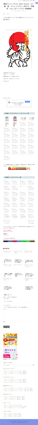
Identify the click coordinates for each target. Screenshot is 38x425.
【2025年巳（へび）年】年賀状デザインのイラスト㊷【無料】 (12, 382)
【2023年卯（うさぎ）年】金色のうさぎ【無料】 (29, 261)
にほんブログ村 (6, 235)
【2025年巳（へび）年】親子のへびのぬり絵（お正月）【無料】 (13, 406)
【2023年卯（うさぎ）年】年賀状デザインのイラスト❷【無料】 (29, 288)
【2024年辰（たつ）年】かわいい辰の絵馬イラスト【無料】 (8, 288)
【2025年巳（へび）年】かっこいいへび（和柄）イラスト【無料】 (29, 274)
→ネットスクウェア (22, 165)
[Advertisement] (20, 23)
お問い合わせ (28, 0)
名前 (4, 321)
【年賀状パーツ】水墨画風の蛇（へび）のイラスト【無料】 (12, 407)
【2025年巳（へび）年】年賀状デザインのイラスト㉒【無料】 (12, 373)
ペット (9, 13)
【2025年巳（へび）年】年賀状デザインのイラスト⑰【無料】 (12, 380)
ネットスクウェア (12, 346)
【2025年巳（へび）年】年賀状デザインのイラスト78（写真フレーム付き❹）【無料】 (16, 389)
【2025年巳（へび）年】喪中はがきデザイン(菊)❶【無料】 (12, 396)
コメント (4, 309)
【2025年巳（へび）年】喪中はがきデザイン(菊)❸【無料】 (12, 399)
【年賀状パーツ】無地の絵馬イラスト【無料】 (10, 413)
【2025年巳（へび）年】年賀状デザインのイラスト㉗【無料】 (12, 379)
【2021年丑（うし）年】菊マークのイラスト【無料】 (19, 274)
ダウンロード (27, 101)
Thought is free (24, 422)
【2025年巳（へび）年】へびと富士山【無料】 (7, 261)
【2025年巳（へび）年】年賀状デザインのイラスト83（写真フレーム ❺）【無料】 (16, 388)
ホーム (5, 13)
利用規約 (24, 0)
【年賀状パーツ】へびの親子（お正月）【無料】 (10, 405)
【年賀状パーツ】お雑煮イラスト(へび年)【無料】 (8, 274)
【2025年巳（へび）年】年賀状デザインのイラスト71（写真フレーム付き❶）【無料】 (16, 390)
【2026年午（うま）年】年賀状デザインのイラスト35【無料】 (19, 261)
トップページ (20, 0)
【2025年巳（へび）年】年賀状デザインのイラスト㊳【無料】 (12, 372)
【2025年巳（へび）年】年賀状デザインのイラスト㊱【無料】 (12, 371)
